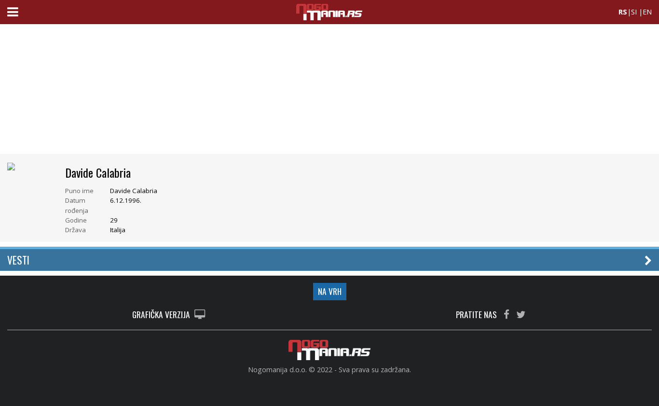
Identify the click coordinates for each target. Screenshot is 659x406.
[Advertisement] (329, 91)
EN (647, 11)
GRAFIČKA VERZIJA (162, 315)
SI (634, 11)
